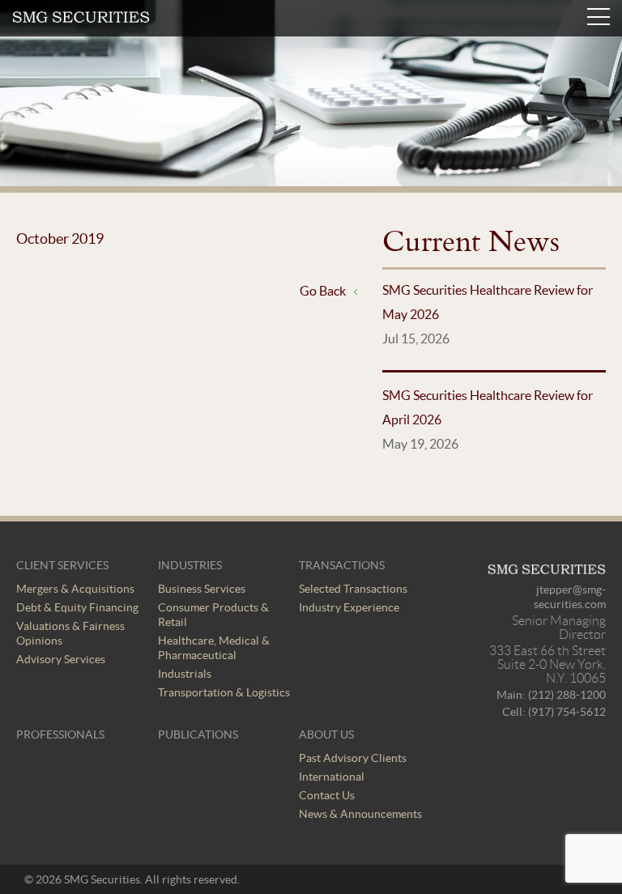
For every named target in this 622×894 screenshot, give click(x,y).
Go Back (323, 290)
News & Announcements (360, 813)
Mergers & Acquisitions (75, 588)
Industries (190, 565)
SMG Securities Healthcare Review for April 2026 (487, 407)
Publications (198, 734)
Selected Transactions (353, 588)
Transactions (342, 565)
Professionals (60, 734)
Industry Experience (349, 607)
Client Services (62, 565)
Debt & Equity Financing (77, 607)
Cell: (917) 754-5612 (554, 711)
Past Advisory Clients (353, 757)
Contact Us (327, 795)
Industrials (184, 673)
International (331, 776)
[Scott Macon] (81, 18)
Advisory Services (60, 659)
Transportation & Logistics (224, 692)
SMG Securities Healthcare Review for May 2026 (487, 302)
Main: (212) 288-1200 (551, 694)
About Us (326, 734)
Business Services (201, 588)
